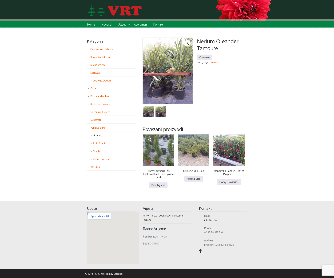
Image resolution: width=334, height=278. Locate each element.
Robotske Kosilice (100, 104)
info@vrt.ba (210, 220)
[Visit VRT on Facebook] (200, 251)
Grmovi (214, 62)
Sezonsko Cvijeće (100, 112)
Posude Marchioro (100, 96)
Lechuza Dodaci (102, 80)
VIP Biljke (95, 166)
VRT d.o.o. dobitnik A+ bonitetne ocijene (163, 217)
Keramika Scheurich (101, 57)
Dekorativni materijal (102, 49)
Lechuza (95, 72)
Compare (204, 57)
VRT (126, 8)
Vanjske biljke (97, 127)
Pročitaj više (158, 185)
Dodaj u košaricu (229, 182)
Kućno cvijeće (98, 64)
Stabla (96, 151)
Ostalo (94, 88)
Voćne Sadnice (101, 159)
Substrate (95, 119)
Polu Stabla (99, 143)
